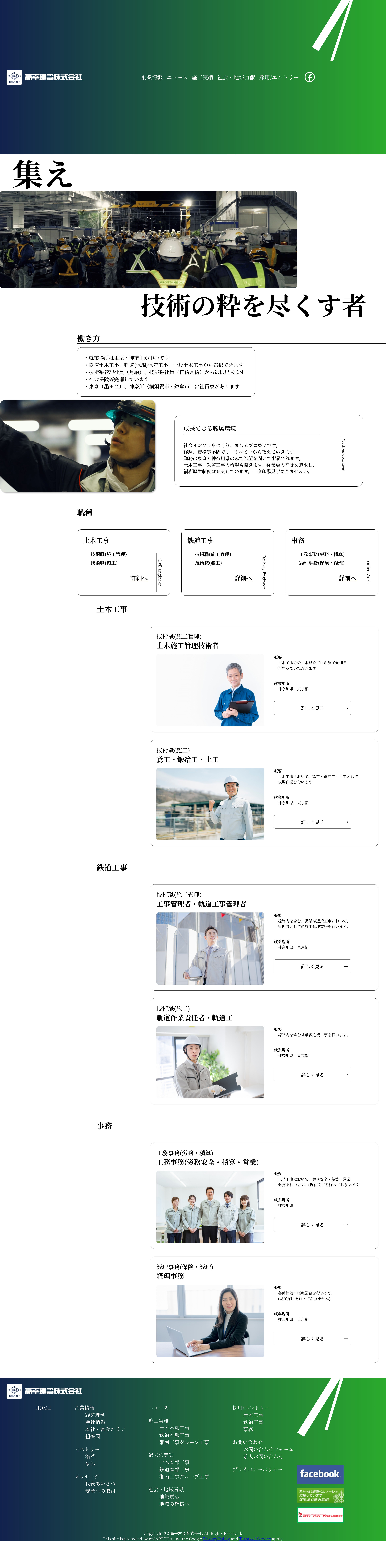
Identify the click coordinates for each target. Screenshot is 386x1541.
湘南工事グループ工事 (184, 1442)
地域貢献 (169, 1496)
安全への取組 (100, 1490)
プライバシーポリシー (258, 1469)
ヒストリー (87, 1449)
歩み (90, 1463)
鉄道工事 (253, 1421)
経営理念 (95, 1414)
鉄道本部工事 (174, 1434)
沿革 (90, 1456)
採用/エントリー (279, 77)
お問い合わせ (248, 1442)
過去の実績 (161, 1454)
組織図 (92, 1436)
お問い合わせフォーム (268, 1449)
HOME (43, 1407)
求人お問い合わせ (263, 1456)
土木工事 (253, 1414)
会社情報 (95, 1421)
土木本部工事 (174, 1427)
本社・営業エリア (105, 1429)
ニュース (177, 77)
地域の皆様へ (174, 1503)
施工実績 (202, 77)
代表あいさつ (100, 1483)
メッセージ (86, 1476)
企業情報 (152, 77)
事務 (248, 1429)
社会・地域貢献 (236, 77)
